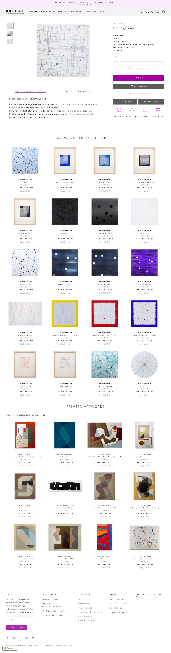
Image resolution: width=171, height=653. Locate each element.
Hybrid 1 (144, 386)
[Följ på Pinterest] (20, 637)
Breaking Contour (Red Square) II (25, 457)
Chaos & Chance (105, 386)
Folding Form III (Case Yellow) (144, 508)
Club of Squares (144, 284)
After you (144, 233)
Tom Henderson (120, 24)
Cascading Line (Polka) (144, 559)
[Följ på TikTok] (27, 637)
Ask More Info (151, 102)
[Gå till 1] (10, 25)
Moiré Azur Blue (104, 182)
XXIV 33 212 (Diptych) (64, 508)
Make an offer (125, 102)
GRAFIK (79, 11)
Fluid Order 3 (25, 386)
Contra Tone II (25, 508)
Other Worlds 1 (104, 284)
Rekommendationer (86, 621)
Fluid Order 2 (64, 386)
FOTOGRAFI (58, 11)
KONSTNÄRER (90, 11)
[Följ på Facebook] (7, 637)
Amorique (144, 457)
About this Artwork (30, 91)
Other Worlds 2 (65, 284)
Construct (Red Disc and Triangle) (104, 457)
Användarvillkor (118, 599)
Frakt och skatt (85, 616)
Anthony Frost (105, 556)
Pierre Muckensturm (65, 505)
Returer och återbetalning (90, 612)
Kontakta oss (84, 604)
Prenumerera (17, 627)
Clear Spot (105, 559)
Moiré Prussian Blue (144, 182)
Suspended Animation (105, 233)
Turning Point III (25, 559)
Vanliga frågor (85, 608)
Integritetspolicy (118, 604)
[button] (10, 648)
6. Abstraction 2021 (64, 559)
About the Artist (78, 91)
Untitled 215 (65, 457)
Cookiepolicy (116, 608)
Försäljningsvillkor (119, 612)
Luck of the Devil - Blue (144, 335)
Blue (25, 182)
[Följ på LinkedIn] (33, 637)
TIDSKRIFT (102, 11)
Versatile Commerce (64, 646)
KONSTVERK (33, 11)
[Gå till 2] (10, 34)
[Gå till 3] (10, 41)
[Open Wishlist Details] (152, 12)
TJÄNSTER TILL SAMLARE (52, 599)
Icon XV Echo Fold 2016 (104, 508)
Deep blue (25, 284)
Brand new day (25, 335)
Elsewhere (65, 233)
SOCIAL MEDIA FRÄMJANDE (53, 615)
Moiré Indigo (25, 233)
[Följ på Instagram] (14, 637)
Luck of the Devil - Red (104, 335)
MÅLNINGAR (45, 11)
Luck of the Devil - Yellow (65, 335)
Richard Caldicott (64, 454)
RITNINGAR (69, 11)
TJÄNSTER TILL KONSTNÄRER (53, 611)
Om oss (81, 599)
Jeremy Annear (25, 454)
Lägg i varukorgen (138, 68)
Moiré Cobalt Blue (64, 182)
